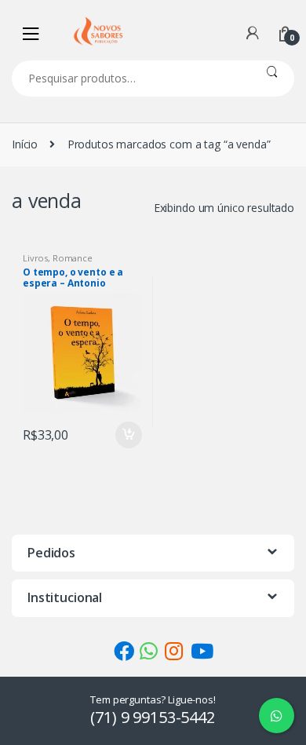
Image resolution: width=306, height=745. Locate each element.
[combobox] (131, 78)
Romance (73, 258)
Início (25, 144)
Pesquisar (272, 78)
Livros (35, 258)
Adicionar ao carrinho (128, 435)
